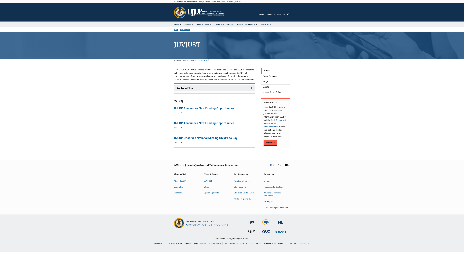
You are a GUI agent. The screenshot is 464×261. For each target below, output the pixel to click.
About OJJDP (180, 181)
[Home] (206, 12)
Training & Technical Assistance (272, 194)
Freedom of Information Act (275, 243)
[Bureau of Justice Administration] (251, 224)
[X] (280, 166)
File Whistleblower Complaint (179, 243)
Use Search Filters (185, 88)
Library (267, 181)
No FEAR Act (256, 243)
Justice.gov (304, 243)
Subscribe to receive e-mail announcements (275, 123)
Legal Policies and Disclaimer (236, 243)
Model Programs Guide (244, 199)
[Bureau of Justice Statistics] (266, 225)
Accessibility (159, 243)
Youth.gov (268, 201)
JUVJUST (208, 181)
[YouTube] (287, 166)
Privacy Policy (215, 243)
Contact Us (270, 14)
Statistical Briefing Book (244, 193)
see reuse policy (202, 60)
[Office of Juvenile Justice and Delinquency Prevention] (251, 234)
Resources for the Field (273, 187)
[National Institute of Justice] (280, 224)
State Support (240, 187)
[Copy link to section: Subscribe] (275, 102)
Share (290, 16)
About (261, 14)
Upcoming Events (211, 193)
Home (176, 29)
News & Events (185, 29)
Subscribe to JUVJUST (228, 79)
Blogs (206, 187)
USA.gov (293, 243)
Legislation (178, 187)
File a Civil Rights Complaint (276, 208)
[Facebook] (273, 166)
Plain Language (200, 243)
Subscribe (281, 14)
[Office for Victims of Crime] (266, 233)
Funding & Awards (242, 181)
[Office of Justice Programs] (180, 12)
